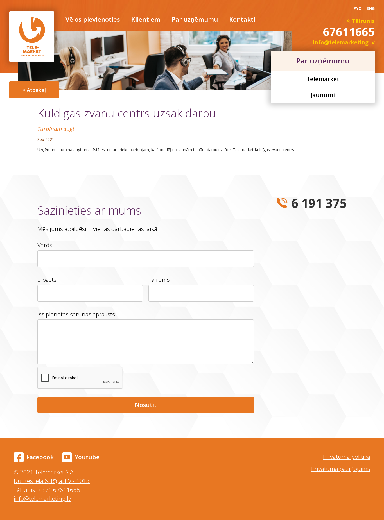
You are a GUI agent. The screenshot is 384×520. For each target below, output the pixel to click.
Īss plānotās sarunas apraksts (76, 314)
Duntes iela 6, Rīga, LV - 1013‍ (52, 481)
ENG (371, 8)
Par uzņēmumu (194, 19)
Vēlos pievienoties (92, 19)
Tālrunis (159, 279)
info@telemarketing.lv (42, 498)
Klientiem (145, 19)
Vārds (44, 245)
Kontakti (242, 19)
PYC (357, 8)
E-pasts (47, 279)
